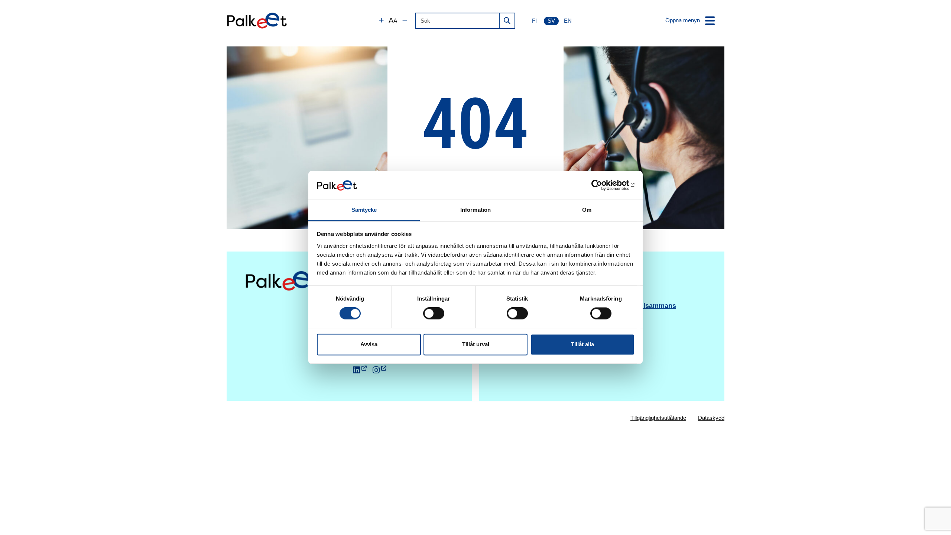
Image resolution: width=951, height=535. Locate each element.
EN (568, 20)
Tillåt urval (475, 344)
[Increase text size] (381, 20)
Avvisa (368, 344)
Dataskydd (711, 418)
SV (551, 20)
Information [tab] (475, 210)
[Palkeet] (257, 20)
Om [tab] (586, 210)
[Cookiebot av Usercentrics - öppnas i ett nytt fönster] (601, 185)
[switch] (433, 314)
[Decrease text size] (404, 20)
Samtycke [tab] (364, 210)
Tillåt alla (582, 344)
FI (534, 20)
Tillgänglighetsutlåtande (658, 418)
